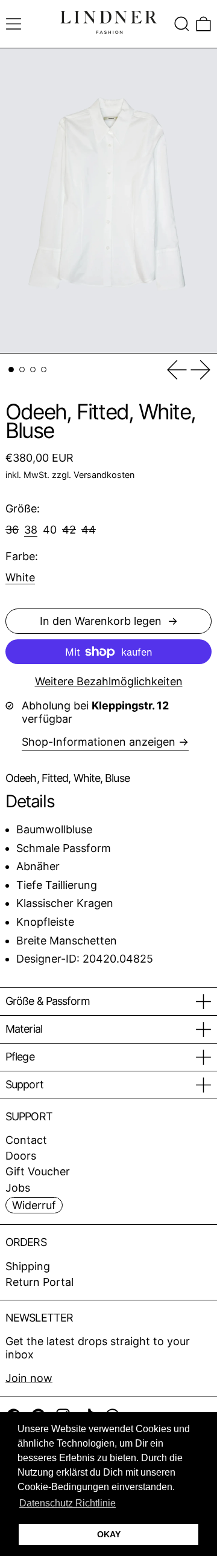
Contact (26, 1140)
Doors (20, 1155)
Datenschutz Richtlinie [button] (67, 1503)
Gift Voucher (37, 1171)
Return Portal (39, 1282)
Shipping (27, 1266)
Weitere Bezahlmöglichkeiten (109, 681)
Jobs (17, 1187)
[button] (182, 24)
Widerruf (34, 1205)
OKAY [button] (109, 1534)
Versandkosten (104, 475)
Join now (28, 1378)
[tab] (11, 369)
